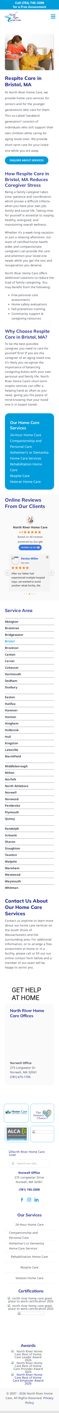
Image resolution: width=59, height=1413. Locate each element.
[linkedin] (37, 1200)
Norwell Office (29, 1173)
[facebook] (22, 1200)
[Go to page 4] (29, 594)
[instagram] (29, 1200)
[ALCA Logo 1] (17, 1129)
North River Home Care (30, 527)
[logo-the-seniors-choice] (42, 1111)
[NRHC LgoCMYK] (12, 14)
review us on (28, 547)
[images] (42, 1132)
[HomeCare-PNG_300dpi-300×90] (16, 1110)
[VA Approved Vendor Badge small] (31, 1313)
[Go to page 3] (27, 594)
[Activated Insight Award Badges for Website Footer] (28, 1375)
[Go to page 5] (32, 594)
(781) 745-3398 (29, 1189)
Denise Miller (29, 558)
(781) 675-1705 (20, 1077)
